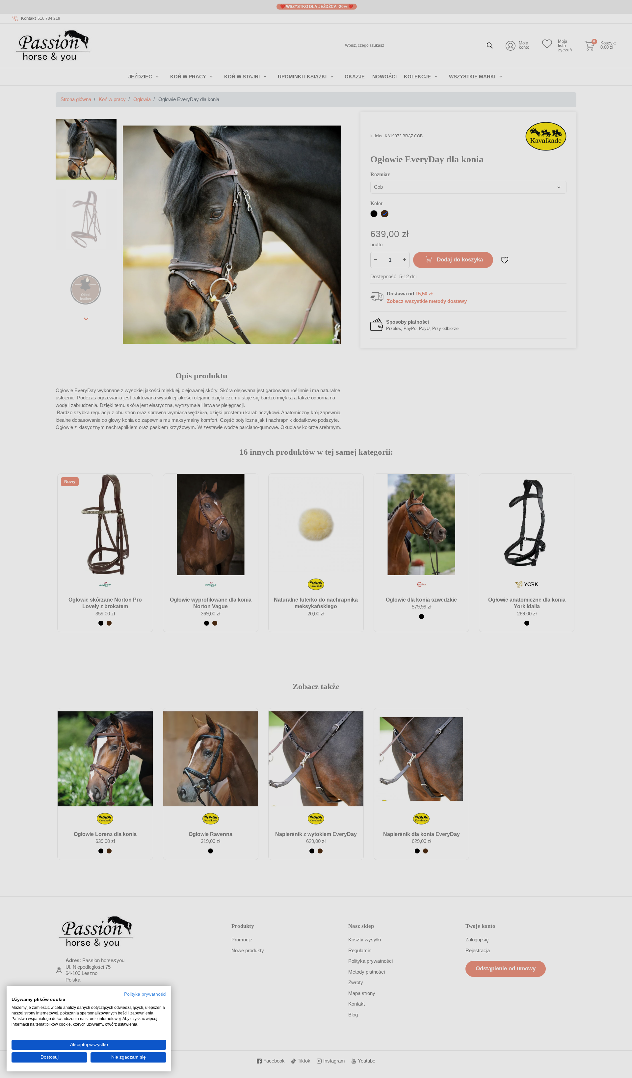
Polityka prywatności (145, 994)
